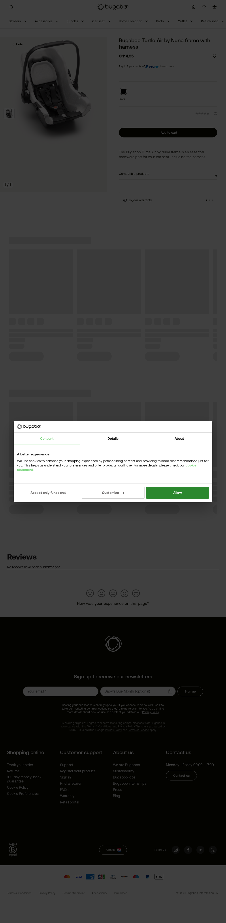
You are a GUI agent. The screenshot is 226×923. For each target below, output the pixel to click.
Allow (177, 492)
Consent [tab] (47, 438)
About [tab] (179, 438)
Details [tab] (113, 438)
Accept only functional (48, 492)
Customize (110, 492)
